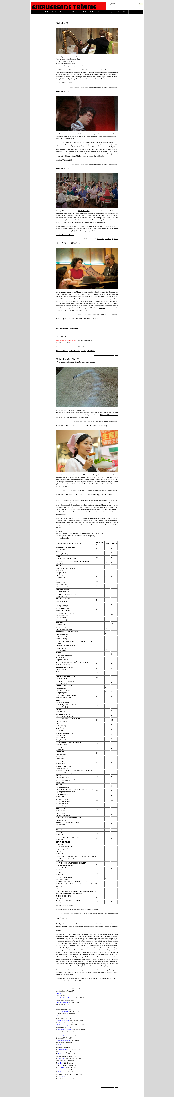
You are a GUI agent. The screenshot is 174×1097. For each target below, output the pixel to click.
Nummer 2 (60, 484)
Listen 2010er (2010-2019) (68, 243)
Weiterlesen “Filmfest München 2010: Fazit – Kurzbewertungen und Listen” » (77, 909)
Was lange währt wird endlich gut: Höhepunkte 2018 (80, 318)
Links (47, 12)
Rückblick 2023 (63, 91)
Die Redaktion (110, 87)
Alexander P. (85, 913)
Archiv (40, 12)
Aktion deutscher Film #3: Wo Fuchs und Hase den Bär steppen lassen (75, 360)
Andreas (96, 490)
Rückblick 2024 (63, 23)
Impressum (64, 12)
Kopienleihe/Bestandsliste (118, 12)
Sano (116, 355)
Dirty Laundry (65, 301)
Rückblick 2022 (63, 168)
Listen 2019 (59, 299)
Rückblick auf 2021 (83, 211)
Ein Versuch (61, 918)
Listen (85, 12)
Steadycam (102, 308)
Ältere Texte (100, 87)
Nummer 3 (70, 484)
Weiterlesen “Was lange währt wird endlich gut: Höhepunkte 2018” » (75, 351)
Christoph (111, 421)
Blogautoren (107, 355)
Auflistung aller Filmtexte (98, 12)
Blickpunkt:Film (110, 301)
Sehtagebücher (76, 12)
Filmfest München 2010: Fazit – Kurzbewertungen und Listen (84, 494)
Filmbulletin (75, 301)
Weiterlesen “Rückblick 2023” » (65, 160)
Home (34, 12)
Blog (105, 87)
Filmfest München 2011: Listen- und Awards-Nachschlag (81, 425)
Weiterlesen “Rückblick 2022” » (65, 235)
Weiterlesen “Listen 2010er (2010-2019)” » (75, 310)
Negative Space (98, 301)
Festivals (111, 490)
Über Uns (54, 12)
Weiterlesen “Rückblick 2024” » (65, 83)
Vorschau (89, 482)
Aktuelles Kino (92, 87)
